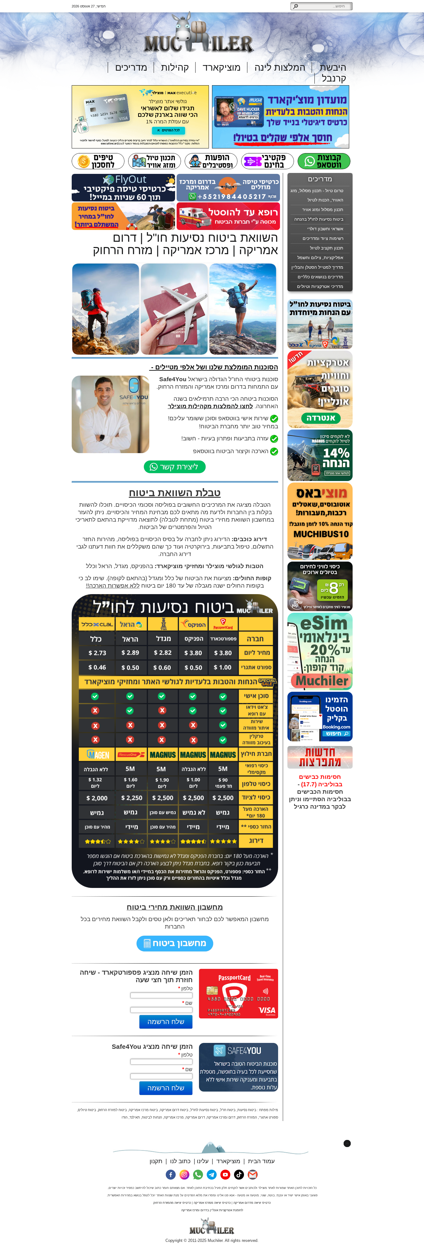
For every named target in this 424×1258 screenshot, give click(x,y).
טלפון (185, 988)
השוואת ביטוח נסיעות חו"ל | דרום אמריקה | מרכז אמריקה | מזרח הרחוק (185, 244)
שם (187, 1003)
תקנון (156, 1161)
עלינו (203, 1161)
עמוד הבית (261, 1161)
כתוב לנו (180, 1161)
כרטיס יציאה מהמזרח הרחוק (172, 1202)
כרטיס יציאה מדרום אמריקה (252, 1202)
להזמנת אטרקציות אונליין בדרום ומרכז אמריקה (212, 1210)
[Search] (295, 6)
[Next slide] (342, 822)
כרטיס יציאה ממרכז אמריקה (212, 1202)
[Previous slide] (297, 822)
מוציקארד (228, 1161)
